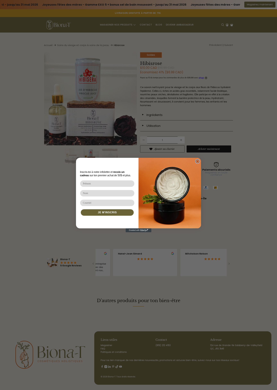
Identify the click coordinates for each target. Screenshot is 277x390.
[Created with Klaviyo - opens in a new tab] (138, 230)
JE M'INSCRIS (107, 212)
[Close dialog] (197, 161)
